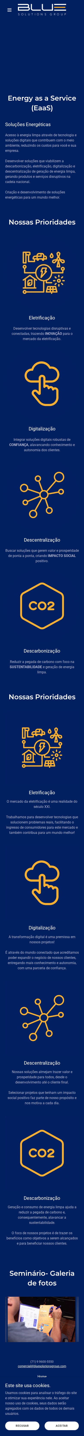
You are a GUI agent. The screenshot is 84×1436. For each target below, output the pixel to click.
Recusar (22, 1425)
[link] (42, 10)
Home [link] (42, 1377)
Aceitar (62, 1425)
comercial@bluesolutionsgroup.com (42, 1366)
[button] (10, 10)
